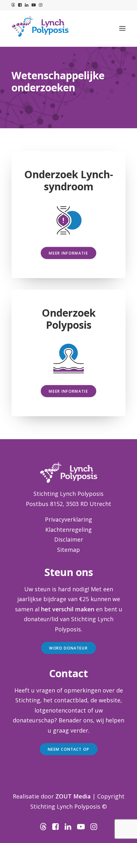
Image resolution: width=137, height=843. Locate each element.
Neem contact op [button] (68, 749)
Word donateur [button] (68, 647)
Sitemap (68, 549)
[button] (13, 5)
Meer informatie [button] (68, 253)
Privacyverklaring (68, 519)
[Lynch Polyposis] (39, 28)
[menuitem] (13, 5)
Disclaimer (68, 539)
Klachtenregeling (68, 529)
